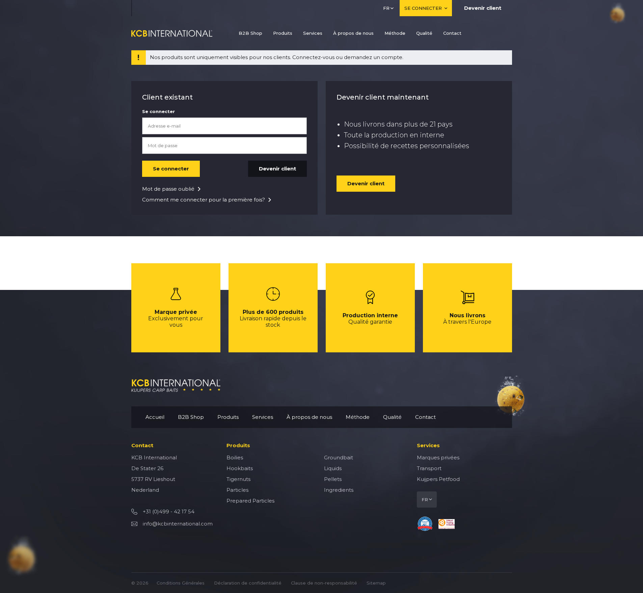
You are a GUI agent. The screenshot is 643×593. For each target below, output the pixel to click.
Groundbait (338, 457)
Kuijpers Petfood (438, 479)
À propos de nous (353, 33)
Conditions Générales (181, 583)
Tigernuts (238, 479)
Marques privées (438, 457)
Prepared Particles (250, 500)
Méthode (394, 33)
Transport (429, 468)
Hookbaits (239, 468)
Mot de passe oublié (168, 189)
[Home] (171, 33)
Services (312, 33)
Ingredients (338, 490)
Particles (237, 490)
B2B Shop (250, 33)
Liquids (333, 468)
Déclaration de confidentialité (248, 583)
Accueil (154, 417)
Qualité (424, 33)
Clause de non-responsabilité (324, 583)
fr (386, 8)
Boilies (234, 457)
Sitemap (376, 583)
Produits (282, 33)
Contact (452, 33)
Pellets (333, 479)
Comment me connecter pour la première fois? (203, 199)
